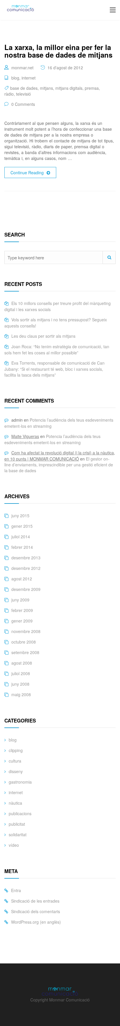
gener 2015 (22, 526)
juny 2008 (20, 684)
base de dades (24, 88)
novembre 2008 (25, 631)
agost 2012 (21, 579)
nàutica (15, 803)
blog (15, 78)
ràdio (9, 94)
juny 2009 (20, 600)
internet (29, 78)
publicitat (17, 824)
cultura (15, 761)
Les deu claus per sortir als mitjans (43, 336)
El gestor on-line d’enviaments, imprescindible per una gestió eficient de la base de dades (58, 464)
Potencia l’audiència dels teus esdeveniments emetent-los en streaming (52, 439)
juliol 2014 (20, 536)
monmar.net (22, 67)
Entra (16, 890)
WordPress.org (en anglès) (36, 922)
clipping (16, 750)
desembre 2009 (25, 589)
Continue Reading (27, 172)
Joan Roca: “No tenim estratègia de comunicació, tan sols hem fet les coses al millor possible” (56, 350)
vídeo (14, 845)
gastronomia (20, 782)
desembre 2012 (25, 568)
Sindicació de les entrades (35, 901)
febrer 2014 (22, 547)
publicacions (20, 813)
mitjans (46, 88)
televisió (23, 94)
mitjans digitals (68, 88)
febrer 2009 (22, 610)
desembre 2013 (25, 558)
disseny (16, 771)
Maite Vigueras (25, 436)
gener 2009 (22, 621)
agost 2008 (21, 663)
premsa (92, 88)
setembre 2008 (25, 652)
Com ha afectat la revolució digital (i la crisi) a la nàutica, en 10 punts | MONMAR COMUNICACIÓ (59, 456)
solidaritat (18, 834)
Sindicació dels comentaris (35, 911)
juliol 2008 (20, 673)
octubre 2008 (23, 642)
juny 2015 (20, 515)
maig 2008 (21, 694)
